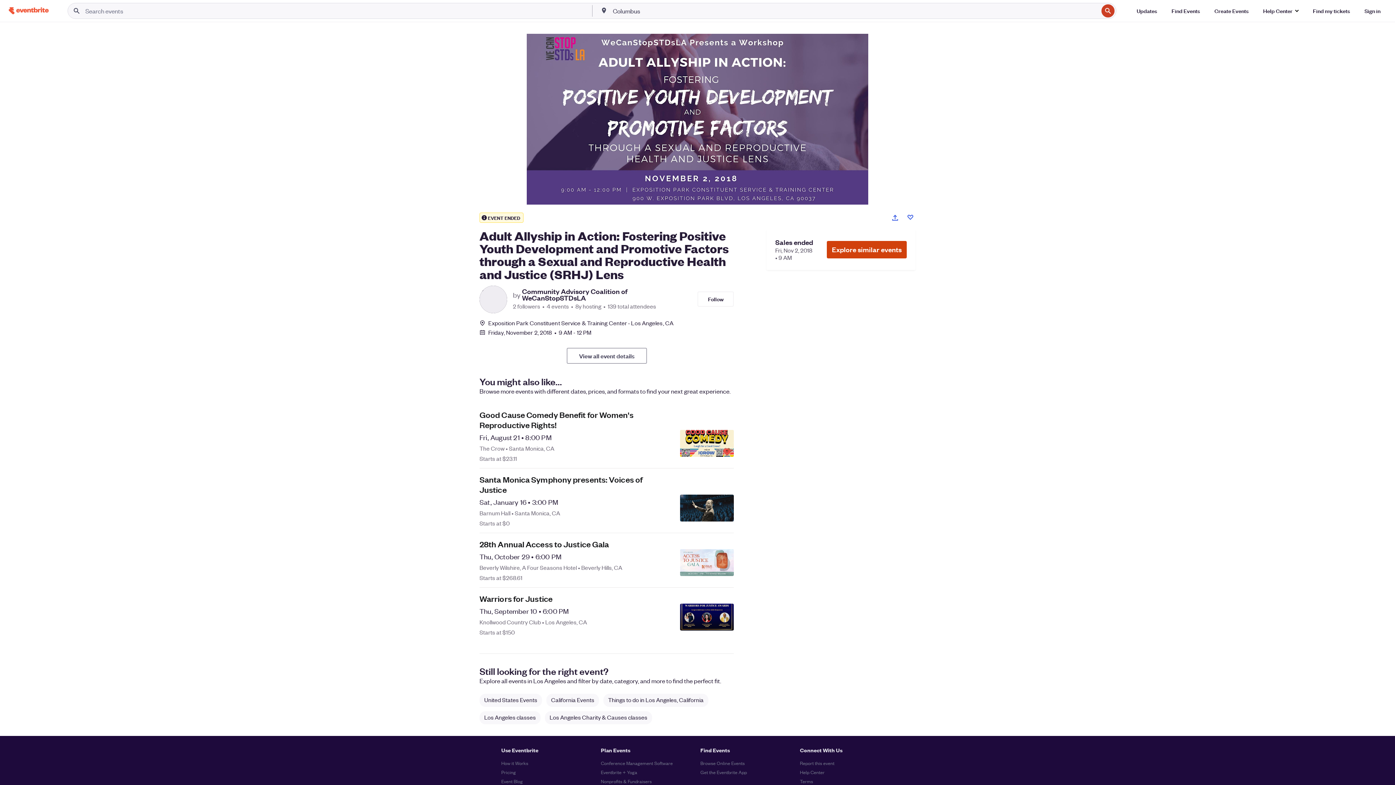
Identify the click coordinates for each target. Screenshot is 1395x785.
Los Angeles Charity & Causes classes (598, 717)
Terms (806, 781)
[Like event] (910, 217)
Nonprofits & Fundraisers (626, 781)
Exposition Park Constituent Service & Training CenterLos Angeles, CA (581, 323)
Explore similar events (867, 249)
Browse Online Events (722, 763)
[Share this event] (895, 217)
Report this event (817, 763)
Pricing (508, 772)
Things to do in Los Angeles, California (656, 700)
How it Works (514, 763)
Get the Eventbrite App (723, 772)
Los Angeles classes (510, 717)
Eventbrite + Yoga (619, 772)
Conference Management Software (637, 763)
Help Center (812, 772)
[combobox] (855, 11)
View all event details (607, 356)
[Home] (29, 10)
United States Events (510, 700)
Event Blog (512, 781)
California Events (572, 700)
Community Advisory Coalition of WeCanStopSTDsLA (574, 294)
